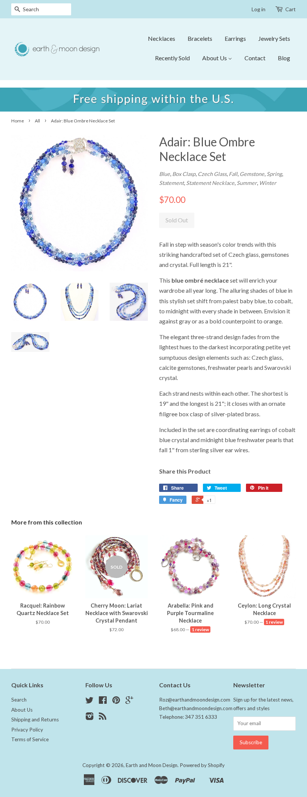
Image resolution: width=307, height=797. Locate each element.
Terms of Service (30, 739)
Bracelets (200, 38)
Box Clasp (183, 174)
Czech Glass (212, 174)
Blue (164, 174)
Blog (284, 57)
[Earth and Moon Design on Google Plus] (129, 702)
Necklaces (161, 38)
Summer (247, 183)
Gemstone (252, 174)
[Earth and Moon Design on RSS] (102, 718)
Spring (274, 174)
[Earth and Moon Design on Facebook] (102, 702)
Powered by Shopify (202, 765)
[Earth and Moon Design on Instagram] (89, 718)
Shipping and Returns (35, 720)
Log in (258, 9)
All (37, 121)
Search (19, 700)
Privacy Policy (27, 730)
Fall (233, 174)
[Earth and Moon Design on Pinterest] (116, 702)
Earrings (235, 38)
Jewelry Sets (274, 38)
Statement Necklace (210, 183)
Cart (290, 9)
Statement (171, 183)
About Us (215, 57)
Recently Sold (172, 57)
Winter (267, 183)
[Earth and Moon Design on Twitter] (89, 702)
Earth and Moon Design (151, 765)
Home (17, 121)
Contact (254, 57)
